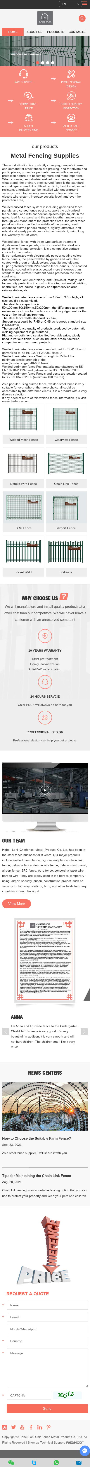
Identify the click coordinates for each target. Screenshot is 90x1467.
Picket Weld (24, 572)
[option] (45, 51)
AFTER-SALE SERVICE (71, 128)
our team (13, 841)
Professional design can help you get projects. (45, 740)
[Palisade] (66, 552)
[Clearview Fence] (66, 419)
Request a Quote (28, 1293)
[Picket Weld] (23, 552)
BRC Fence (24, 528)
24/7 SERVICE (23, 82)
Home (12, 32)
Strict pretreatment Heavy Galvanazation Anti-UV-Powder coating (45, 664)
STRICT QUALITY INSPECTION (71, 106)
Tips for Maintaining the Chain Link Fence (36, 1176)
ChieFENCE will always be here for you (45, 704)
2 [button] (42, 62)
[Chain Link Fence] (66, 463)
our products (45, 146)
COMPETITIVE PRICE (28, 106)
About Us (34, 32)
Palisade (66, 572)
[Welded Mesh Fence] (23, 419)
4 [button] (52, 62)
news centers (45, 1073)
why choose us (40, 598)
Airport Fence (66, 528)
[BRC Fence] (23, 507)
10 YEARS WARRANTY (44, 650)
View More (16, 904)
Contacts (77, 32)
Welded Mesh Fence (23, 439)
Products (55, 32)
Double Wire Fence (23, 483)
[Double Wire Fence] (23, 463)
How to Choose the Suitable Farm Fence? (36, 1138)
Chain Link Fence (66, 483)
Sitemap (33, 1442)
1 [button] (37, 62)
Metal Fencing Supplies (45, 155)
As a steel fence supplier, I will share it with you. (35, 1153)
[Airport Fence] (66, 507)
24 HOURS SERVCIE (45, 696)
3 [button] (47, 62)
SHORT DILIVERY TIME (28, 128)
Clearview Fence (66, 439)
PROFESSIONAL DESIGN (71, 84)
